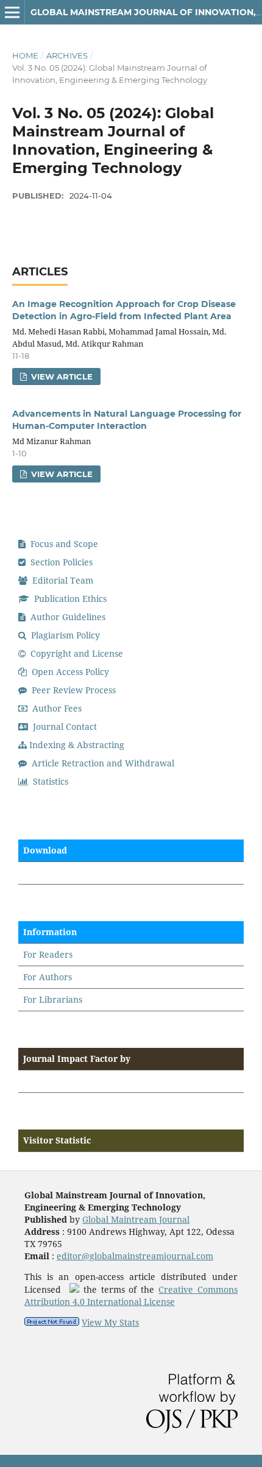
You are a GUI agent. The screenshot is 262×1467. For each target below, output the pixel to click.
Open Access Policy (69, 671)
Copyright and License (75, 653)
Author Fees (56, 708)
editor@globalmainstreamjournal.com (135, 1256)
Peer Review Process (72, 690)
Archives (67, 55)
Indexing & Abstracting (76, 745)
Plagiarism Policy (64, 635)
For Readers (48, 954)
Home (25, 55)
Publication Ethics (69, 598)
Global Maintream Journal (135, 1219)
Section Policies (60, 562)
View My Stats (110, 1322)
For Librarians (52, 999)
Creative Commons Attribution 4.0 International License (131, 1295)
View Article (61, 376)
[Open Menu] (12, 12)
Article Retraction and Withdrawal (101, 763)
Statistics (49, 781)
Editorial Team (61, 580)
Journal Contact (63, 726)
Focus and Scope (63, 544)
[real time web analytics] (51, 1322)
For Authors (47, 977)
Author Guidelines (66, 617)
